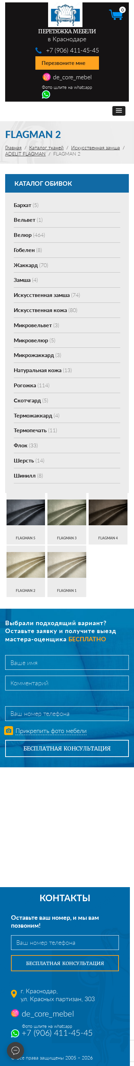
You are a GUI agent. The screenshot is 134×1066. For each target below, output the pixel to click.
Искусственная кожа (45, 310)
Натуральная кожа (43, 370)
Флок (26, 445)
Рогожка (31, 385)
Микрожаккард (37, 355)
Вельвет (28, 219)
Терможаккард (36, 415)
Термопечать (35, 430)
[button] (118, 111)
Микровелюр (34, 340)
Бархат (26, 205)
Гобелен (28, 250)
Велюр (29, 234)
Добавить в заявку (25, 518)
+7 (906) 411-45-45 (72, 50)
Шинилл (28, 475)
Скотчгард (31, 400)
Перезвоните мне (63, 62)
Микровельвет (36, 325)
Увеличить (26, 505)
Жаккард (31, 265)
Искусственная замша (47, 294)
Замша (26, 279)
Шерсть (29, 460)
